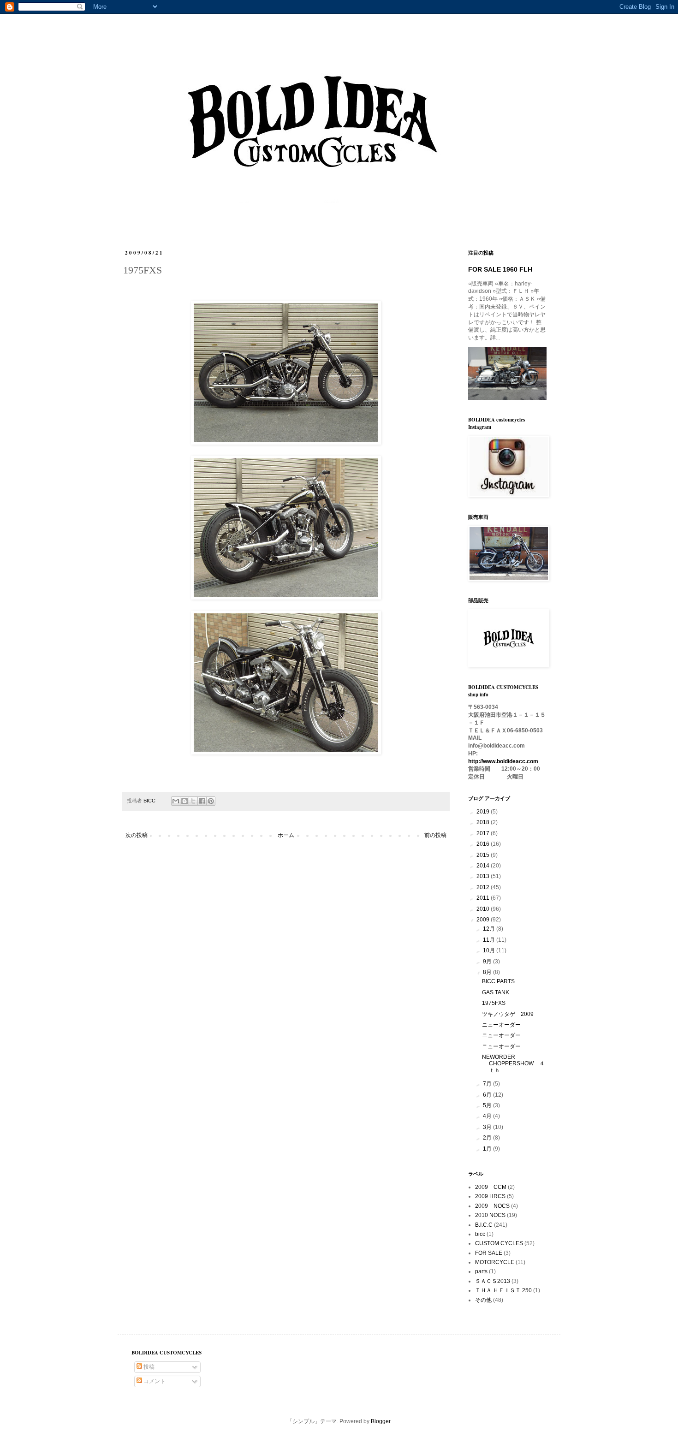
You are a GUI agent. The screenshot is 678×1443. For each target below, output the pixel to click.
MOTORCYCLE (494, 1262)
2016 (483, 844)
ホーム (286, 835)
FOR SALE (488, 1253)
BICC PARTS (498, 981)
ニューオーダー (501, 1024)
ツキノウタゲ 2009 (508, 1014)
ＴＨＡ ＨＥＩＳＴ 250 (503, 1290)
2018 (483, 822)
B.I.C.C (484, 1225)
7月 (488, 1084)
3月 (488, 1127)
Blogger (380, 1421)
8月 (488, 972)
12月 (489, 929)
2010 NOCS (490, 1215)
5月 (488, 1105)
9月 (488, 961)
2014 (483, 865)
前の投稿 (435, 835)
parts (481, 1271)
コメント (154, 1381)
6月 (488, 1095)
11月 (489, 940)
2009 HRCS (490, 1196)
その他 (483, 1300)
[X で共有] (193, 801)
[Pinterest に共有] (210, 801)
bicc (480, 1234)
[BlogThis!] (184, 801)
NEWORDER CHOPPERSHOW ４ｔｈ (513, 1064)
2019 (483, 811)
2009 (483, 919)
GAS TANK (495, 992)
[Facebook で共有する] (202, 801)
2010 (483, 909)
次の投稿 (136, 835)
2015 (483, 855)
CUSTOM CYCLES (499, 1243)
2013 (483, 876)
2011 (483, 898)
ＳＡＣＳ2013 (492, 1281)
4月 (488, 1116)
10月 (489, 950)
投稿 (148, 1367)
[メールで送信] (175, 801)
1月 (488, 1149)
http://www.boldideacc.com (503, 761)
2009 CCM (490, 1187)
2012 (483, 887)
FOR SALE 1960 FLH (500, 269)
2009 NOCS (492, 1206)
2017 (483, 833)
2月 (488, 1137)
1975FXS (494, 1003)
